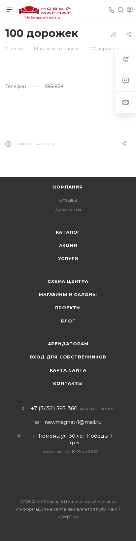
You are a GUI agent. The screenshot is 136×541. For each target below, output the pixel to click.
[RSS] (113, 34)
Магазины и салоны (68, 294)
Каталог (68, 232)
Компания (68, 186)
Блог (68, 320)
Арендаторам (68, 343)
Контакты (68, 383)
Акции (68, 245)
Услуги (68, 258)
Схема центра (68, 281)
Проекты (68, 307)
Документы (68, 209)
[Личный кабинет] (130, 10)
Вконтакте (68, 477)
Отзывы (68, 200)
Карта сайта (68, 370)
